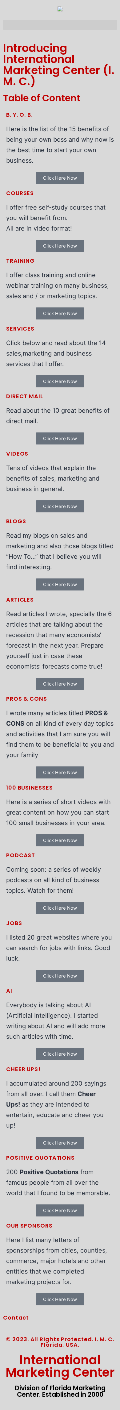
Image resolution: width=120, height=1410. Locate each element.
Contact (16, 1317)
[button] (60, 25)
